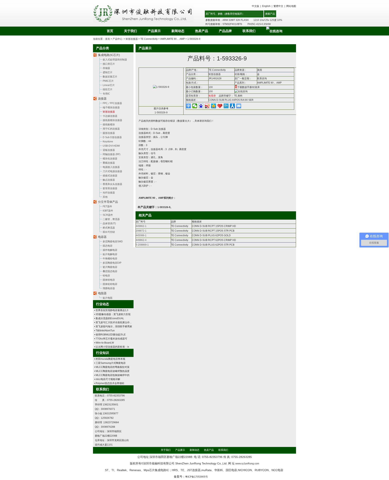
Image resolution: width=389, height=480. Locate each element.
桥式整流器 (109, 227)
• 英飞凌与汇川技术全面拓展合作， (113, 322)
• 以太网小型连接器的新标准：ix (111, 346)
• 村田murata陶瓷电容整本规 (109, 359)
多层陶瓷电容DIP (112, 262)
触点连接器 (109, 179)
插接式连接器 (110, 175)
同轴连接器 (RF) (111, 154)
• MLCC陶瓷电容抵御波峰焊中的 (111, 375)
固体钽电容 (109, 279)
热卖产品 (201, 31)
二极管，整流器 (111, 219)
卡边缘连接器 (110, 116)
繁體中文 (278, 6)
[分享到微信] (194, 105)
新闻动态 (177, 31)
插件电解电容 (110, 250)
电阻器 (102, 293)
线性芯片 (107, 89)
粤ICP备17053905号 (196, 476)
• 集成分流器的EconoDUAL (109, 318)
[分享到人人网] (232, 105)
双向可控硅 (109, 232)
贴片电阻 (107, 297)
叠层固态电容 (110, 271)
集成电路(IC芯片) (109, 55)
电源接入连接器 (111, 167)
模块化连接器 (110, 158)
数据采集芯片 (110, 76)
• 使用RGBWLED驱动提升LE (110, 334)
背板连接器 (109, 150)
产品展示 (154, 31)
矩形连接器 (132, 39)
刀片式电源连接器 (112, 171)
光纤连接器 (109, 192)
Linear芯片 (109, 85)
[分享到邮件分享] (238, 105)
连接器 (102, 98)
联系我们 (249, 31)
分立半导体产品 (108, 201)
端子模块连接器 (111, 107)
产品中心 (117, 39)
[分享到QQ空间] (213, 105)
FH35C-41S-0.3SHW (259, 24)
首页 (110, 31)
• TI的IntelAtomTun (104, 330)
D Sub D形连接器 (112, 137)
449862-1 (141, 226)
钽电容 (106, 275)
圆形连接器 (109, 133)
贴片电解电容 (110, 254)
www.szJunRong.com (247, 463)
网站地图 (291, 6)
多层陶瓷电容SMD (113, 241)
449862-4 (141, 240)
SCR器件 (108, 215)
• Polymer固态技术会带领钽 (109, 383)
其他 (105, 196)
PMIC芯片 (108, 80)
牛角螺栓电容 (110, 258)
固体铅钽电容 (110, 284)
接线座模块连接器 (112, 120)
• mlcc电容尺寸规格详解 (107, 379)
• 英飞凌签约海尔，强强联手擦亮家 (113, 326)
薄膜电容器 (109, 288)
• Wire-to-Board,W (104, 342)
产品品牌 (225, 31)
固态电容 (107, 245)
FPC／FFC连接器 (112, 103)
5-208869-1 (142, 244)
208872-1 (141, 230)
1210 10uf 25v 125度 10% (267, 20)
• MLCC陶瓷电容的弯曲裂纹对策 (111, 367)
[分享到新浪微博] (207, 105)
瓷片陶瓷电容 (110, 267)
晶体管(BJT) (109, 223)
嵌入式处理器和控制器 (115, 59)
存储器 (106, 68)
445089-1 (141, 235)
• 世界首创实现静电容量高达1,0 (111, 310)
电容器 (102, 236)
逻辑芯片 (107, 72)
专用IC (106, 93)
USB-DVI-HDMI (111, 145)
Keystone (108, 141)
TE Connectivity (149, 39)
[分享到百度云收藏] (219, 105)
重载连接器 (109, 162)
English (266, 6)
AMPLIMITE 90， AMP (172, 39)
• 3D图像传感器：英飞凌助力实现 (112, 314)
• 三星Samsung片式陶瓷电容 (110, 363)
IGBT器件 (108, 210)
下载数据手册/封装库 (248, 87)
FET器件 (107, 206)
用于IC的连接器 (111, 128)
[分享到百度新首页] (201, 105)
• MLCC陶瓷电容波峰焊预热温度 (111, 371)
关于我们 (130, 31)
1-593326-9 (193, 39)
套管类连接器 (110, 188)
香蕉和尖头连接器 (112, 184)
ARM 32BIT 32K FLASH (235, 20)
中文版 (255, 6)
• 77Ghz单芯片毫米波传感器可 (110, 338)
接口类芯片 (109, 63)
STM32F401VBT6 (232, 24)
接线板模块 (109, 124)
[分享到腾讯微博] (226, 105)
